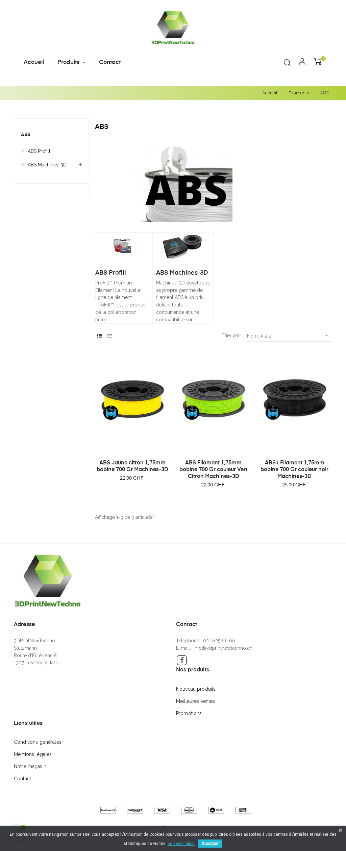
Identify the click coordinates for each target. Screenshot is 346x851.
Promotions (189, 713)
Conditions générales (37, 742)
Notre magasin (30, 766)
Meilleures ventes (195, 701)
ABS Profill (39, 151)
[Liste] (109, 336)
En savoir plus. (181, 843)
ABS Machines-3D (47, 164)
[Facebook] (181, 660)
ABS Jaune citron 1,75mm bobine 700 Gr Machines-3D (132, 466)
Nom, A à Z (288, 336)
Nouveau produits (196, 689)
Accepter (210, 843)
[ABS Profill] (122, 246)
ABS (25, 134)
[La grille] (99, 336)
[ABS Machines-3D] (183, 246)
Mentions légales (33, 754)
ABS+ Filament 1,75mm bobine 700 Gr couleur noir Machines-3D (294, 469)
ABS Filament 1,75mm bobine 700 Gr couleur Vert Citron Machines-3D (213, 469)
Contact (22, 778)
